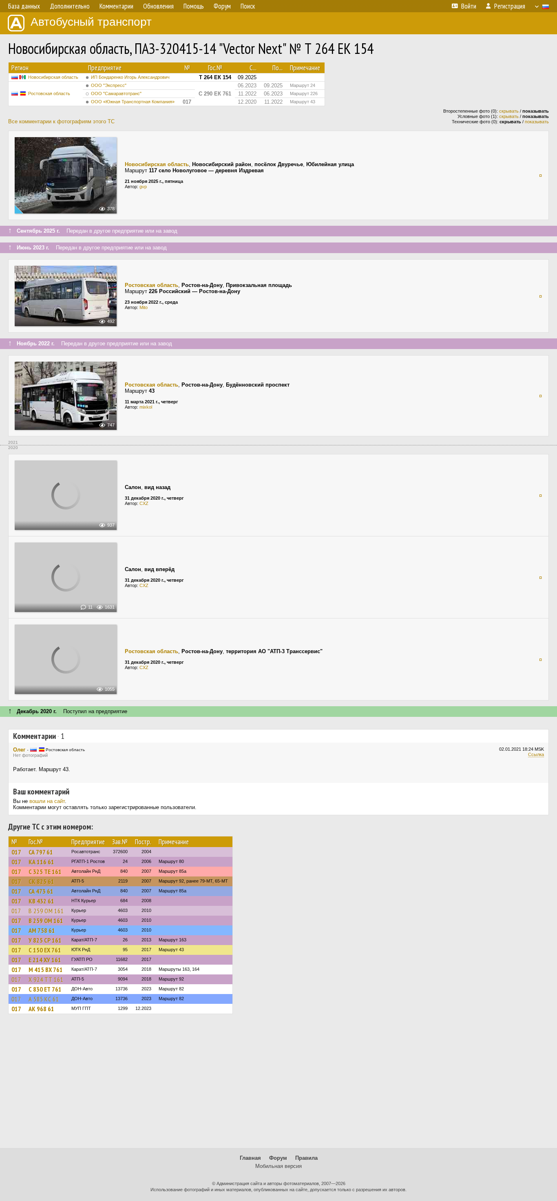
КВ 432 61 (41, 901)
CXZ (143, 503)
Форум (278, 1158)
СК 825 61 (41, 881)
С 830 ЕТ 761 (45, 989)
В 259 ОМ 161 (46, 911)
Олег (19, 750)
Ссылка (536, 754)
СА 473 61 (41, 891)
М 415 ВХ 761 (46, 969)
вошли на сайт (47, 801)
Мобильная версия (278, 1166)
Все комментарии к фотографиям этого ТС (61, 121)
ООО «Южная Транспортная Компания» (133, 101)
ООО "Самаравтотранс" (116, 93)
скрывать (509, 111)
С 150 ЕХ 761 (45, 950)
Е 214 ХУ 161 (45, 960)
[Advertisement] (278, 1085)
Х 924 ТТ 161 (46, 979)
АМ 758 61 (42, 930)
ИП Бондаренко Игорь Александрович (130, 77)
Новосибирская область (53, 77)
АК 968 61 (41, 1009)
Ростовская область (49, 93)
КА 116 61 (41, 862)
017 (16, 852)
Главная (250, 1158)
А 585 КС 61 (44, 999)
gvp (143, 186)
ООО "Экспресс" (108, 85)
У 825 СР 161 (45, 940)
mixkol (145, 407)
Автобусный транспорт (91, 22)
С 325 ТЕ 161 (45, 871)
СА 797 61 (41, 852)
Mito (143, 307)
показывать (537, 121)
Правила (306, 1158)
